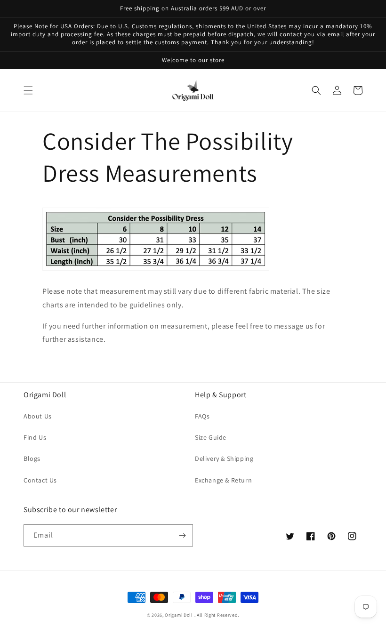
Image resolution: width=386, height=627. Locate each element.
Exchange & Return (223, 480)
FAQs (202, 416)
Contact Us (40, 480)
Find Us (35, 437)
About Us (38, 416)
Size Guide (210, 437)
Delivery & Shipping (224, 458)
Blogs (32, 458)
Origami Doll (179, 615)
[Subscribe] (182, 535)
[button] (28, 90)
